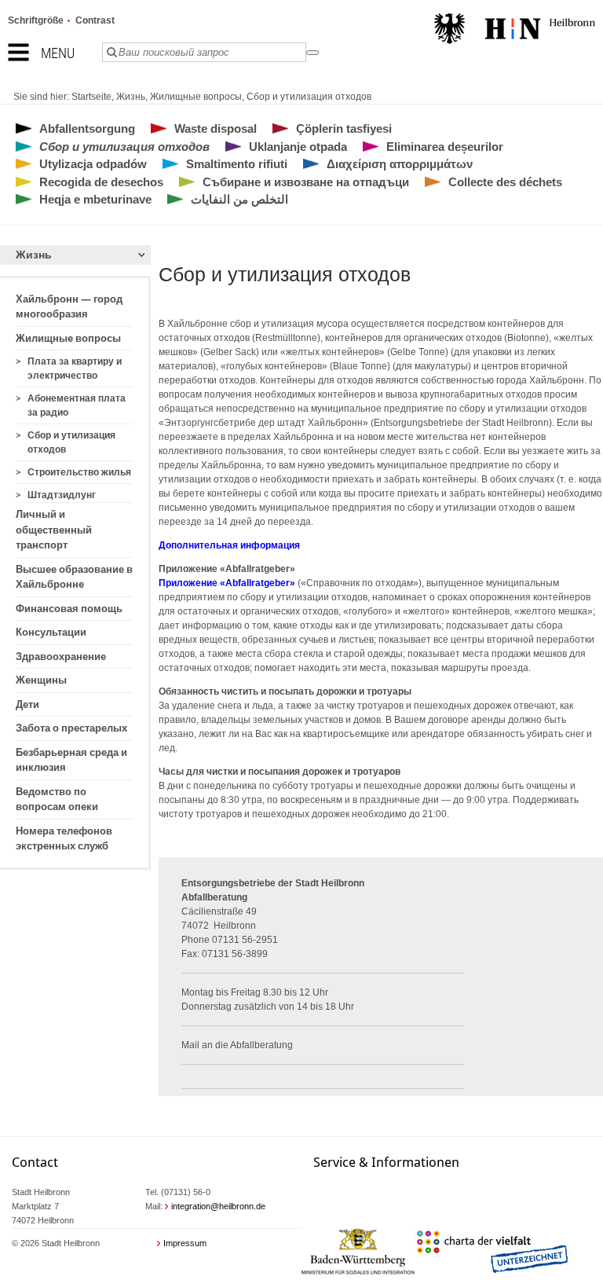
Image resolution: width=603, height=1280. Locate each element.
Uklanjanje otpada (298, 146)
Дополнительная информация (229, 545)
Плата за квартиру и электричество (74, 368)
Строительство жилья (79, 472)
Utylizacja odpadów (93, 164)
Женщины (41, 680)
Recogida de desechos (101, 182)
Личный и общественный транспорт (54, 529)
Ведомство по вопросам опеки (57, 799)
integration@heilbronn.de (218, 1206)
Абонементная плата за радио (76, 405)
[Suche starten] (312, 52)
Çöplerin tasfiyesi (344, 128)
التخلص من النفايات (239, 199)
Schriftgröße (36, 20)
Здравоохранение (61, 656)
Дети (27, 704)
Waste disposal (215, 128)
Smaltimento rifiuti (236, 164)
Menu (58, 53)
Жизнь (130, 96)
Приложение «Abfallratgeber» (227, 583)
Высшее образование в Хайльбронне (74, 577)
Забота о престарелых (71, 728)
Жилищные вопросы (196, 96)
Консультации (51, 632)
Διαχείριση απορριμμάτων (400, 164)
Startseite (91, 96)
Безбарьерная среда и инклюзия (71, 760)
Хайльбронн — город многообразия (69, 307)
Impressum (184, 1243)
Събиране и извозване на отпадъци (306, 182)
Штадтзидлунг (61, 495)
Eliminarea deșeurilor (444, 146)
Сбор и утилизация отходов (309, 96)
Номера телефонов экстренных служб (64, 839)
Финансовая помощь (69, 608)
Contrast (95, 20)
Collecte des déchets (505, 182)
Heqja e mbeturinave (95, 199)
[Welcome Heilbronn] (514, 30)
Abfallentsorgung (87, 128)
